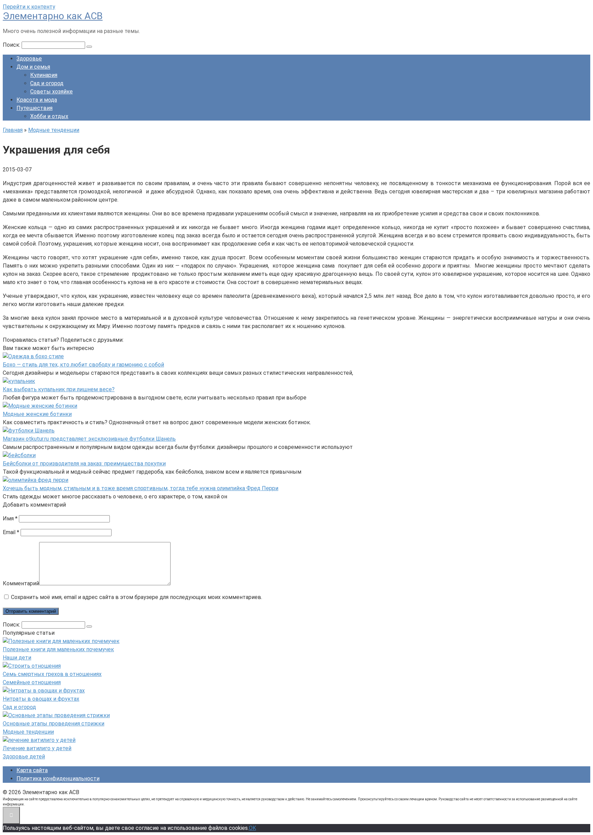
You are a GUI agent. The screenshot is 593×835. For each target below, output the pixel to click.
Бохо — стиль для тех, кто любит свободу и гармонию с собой (83, 364)
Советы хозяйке (51, 91)
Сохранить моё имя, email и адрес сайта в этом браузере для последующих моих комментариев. (136, 597)
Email (11, 532)
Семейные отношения (32, 682)
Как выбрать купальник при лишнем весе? (59, 389)
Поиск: (12, 45)
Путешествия (34, 108)
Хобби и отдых (49, 116)
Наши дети (17, 657)
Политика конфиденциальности (58, 778)
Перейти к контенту (29, 6)
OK (252, 828)
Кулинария (43, 75)
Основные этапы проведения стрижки (53, 723)
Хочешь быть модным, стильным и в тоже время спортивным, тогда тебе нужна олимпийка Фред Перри (140, 488)
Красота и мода (36, 100)
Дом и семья (33, 67)
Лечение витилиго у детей (37, 748)
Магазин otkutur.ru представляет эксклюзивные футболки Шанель (89, 439)
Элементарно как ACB (53, 16)
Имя (10, 518)
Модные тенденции (28, 732)
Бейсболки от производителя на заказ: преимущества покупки (84, 463)
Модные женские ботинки (37, 414)
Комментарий (21, 583)
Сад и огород (46, 83)
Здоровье (29, 58)
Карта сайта (32, 770)
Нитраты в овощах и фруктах (41, 699)
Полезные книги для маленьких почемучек (58, 649)
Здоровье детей (24, 756)
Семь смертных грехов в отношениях (52, 674)
